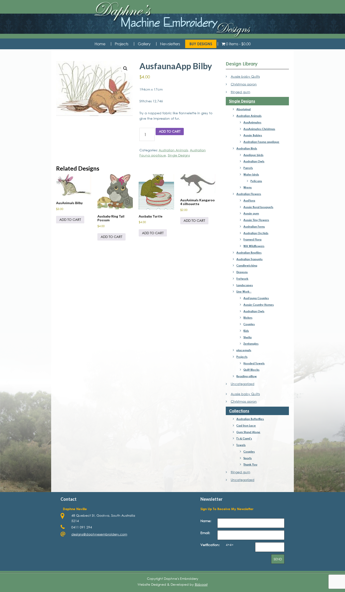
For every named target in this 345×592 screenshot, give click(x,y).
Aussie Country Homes (258, 304)
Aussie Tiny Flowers (256, 220)
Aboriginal (243, 109)
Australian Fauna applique (261, 142)
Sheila (247, 337)
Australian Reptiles (248, 252)
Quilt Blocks (251, 369)
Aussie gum (251, 213)
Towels (240, 445)
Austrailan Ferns (254, 226)
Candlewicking (246, 265)
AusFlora (249, 200)
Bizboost (201, 584)
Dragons (242, 272)
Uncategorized (242, 384)
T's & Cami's (244, 438)
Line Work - (243, 291)
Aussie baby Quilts (245, 76)
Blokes (247, 317)
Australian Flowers (248, 194)
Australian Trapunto (249, 259)
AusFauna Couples (256, 298)
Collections (239, 411)
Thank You (250, 464)
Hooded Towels (253, 363)
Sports (247, 458)
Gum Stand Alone (248, 432)
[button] (125, 68)
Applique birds (253, 155)
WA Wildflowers (253, 246)
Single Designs (179, 155)
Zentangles (250, 343)
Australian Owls (253, 161)
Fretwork (242, 278)
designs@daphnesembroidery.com (99, 534)
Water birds (251, 174)
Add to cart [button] (70, 219)
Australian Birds (246, 148)
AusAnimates (252, 122)
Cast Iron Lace (246, 425)
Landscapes (244, 285)
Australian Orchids (255, 233)
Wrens (247, 187)
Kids (246, 330)
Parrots (248, 168)
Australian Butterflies (250, 419)
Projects (241, 357)
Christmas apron (244, 84)
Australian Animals (173, 150)
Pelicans (256, 181)
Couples (249, 324)
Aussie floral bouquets (258, 207)
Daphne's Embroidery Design (172, 20)
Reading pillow (246, 376)
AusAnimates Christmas (259, 129)
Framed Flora (252, 239)
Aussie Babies (252, 135)
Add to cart (169, 131)
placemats (243, 350)
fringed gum (240, 92)
